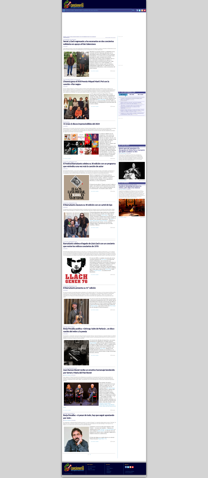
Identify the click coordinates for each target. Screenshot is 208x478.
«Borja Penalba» (66, 37)
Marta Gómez (96, 220)
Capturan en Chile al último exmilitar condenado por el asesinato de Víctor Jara (132, 114)
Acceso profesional (128, 472)
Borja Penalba (104, 220)
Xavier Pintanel (97, 270)
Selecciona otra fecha (110, 37)
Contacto (108, 466)
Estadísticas (109, 471)
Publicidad (108, 472)
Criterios (108, 469)
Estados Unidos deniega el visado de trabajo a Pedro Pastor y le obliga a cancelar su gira (132, 110)
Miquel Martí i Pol (102, 438)
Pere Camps (105, 215)
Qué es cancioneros (91, 466)
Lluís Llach (103, 259)
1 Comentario (142, 180)
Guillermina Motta (103, 404)
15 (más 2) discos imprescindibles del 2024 (81, 124)
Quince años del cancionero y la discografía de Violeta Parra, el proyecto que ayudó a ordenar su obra (132, 150)
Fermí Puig (108, 269)
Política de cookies (91, 469)
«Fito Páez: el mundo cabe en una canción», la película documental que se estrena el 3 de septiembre (131, 107)
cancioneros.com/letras (129, 471)
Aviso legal (90, 468)
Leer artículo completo (94, 106)
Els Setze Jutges (111, 388)
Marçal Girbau (94, 305)
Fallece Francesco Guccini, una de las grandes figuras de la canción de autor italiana (131, 103)
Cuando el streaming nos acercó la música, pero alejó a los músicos (130, 187)
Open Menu (64, 10)
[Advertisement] (104, 23)
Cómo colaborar (110, 468)
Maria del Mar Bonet (107, 406)
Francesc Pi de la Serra (104, 403)
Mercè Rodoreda (102, 99)
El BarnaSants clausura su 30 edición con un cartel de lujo (87, 205)
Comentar (113, 106)
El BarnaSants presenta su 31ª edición (79, 288)
